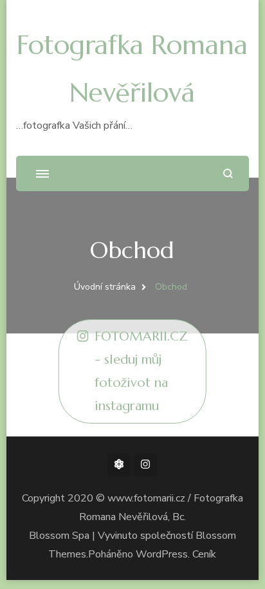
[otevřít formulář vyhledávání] (228, 173)
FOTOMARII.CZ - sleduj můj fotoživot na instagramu (141, 371)
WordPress (162, 554)
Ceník (204, 554)
